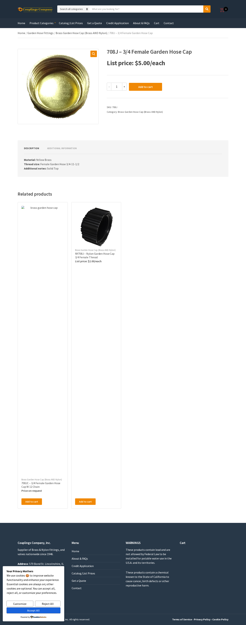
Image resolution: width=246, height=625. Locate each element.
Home (21, 23)
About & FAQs (141, 23)
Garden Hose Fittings (40, 33)
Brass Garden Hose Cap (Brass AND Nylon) (81, 33)
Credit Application (117, 23)
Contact (169, 23)
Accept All (33, 610)
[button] (93, 54)
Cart (156, 23)
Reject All (48, 604)
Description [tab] (31, 148)
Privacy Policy (202, 619)
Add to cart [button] (31, 501)
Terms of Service (182, 619)
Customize (19, 604)
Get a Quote (94, 23)
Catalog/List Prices (71, 23)
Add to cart (145, 87)
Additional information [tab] (62, 148)
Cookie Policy (220, 619)
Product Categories (41, 23)
